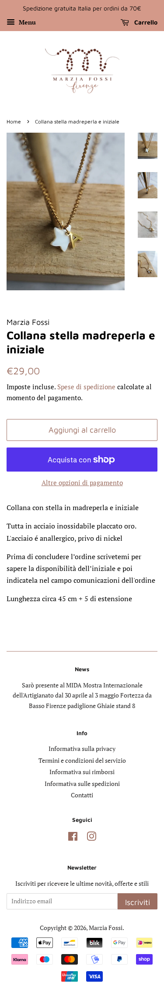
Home (14, 121)
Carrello (145, 22)
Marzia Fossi (105, 928)
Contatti (82, 795)
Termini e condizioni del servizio (82, 760)
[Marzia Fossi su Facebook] (73, 838)
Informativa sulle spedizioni (82, 784)
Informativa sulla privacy (82, 749)
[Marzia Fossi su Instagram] (91, 838)
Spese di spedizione (86, 386)
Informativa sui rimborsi (82, 772)
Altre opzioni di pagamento (82, 482)
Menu (26, 22)
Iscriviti (137, 902)
